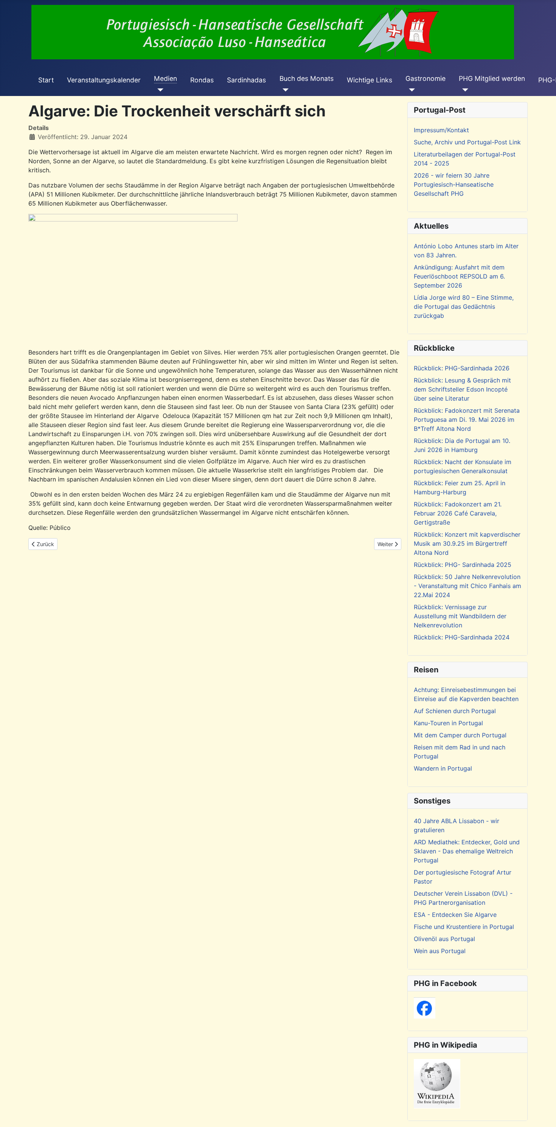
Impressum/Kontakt (441, 130)
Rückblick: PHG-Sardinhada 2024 (461, 637)
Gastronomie (425, 78)
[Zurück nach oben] (543, 1113)
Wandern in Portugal (443, 768)
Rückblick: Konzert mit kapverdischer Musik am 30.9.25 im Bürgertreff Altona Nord (467, 543)
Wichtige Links (369, 80)
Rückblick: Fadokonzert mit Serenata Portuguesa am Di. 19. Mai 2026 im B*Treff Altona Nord (467, 419)
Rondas (202, 80)
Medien (165, 78)
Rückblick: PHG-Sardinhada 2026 (461, 368)
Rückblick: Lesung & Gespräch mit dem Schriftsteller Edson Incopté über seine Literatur (462, 389)
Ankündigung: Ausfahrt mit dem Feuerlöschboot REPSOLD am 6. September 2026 (459, 276)
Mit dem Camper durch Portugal (460, 735)
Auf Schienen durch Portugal (455, 711)
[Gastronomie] (410, 90)
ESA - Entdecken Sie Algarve (455, 914)
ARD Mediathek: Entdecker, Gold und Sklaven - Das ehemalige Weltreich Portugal (467, 851)
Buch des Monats (307, 78)
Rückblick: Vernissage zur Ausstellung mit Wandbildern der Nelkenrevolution (460, 616)
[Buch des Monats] (284, 90)
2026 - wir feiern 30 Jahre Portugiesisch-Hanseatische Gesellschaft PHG (454, 184)
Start (46, 80)
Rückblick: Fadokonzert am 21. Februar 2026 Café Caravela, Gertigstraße (458, 513)
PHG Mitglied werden (492, 78)
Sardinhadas (246, 80)
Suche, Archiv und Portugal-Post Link (467, 142)
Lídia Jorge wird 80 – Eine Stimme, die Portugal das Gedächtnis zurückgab (464, 306)
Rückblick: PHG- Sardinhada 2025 (462, 564)
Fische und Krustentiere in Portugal (464, 926)
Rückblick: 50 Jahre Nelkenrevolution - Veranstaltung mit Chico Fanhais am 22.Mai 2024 (467, 586)
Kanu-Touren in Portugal (448, 723)
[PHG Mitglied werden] (463, 90)
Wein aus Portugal (440, 951)
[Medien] (158, 90)
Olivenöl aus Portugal (444, 939)
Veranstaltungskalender (104, 80)
